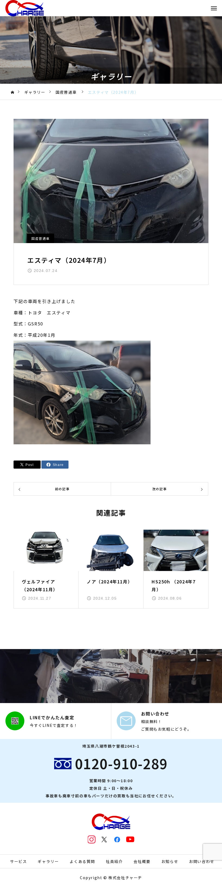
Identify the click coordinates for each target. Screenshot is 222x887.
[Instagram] (92, 839)
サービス (18, 861)
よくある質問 (82, 861)
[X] (104, 839)
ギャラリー (48, 861)
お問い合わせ (201, 861)
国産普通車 (40, 238)
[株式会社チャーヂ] (24, 8)
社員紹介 (114, 861)
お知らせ (169, 861)
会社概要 (141, 861)
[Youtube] (130, 839)
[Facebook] (117, 839)
